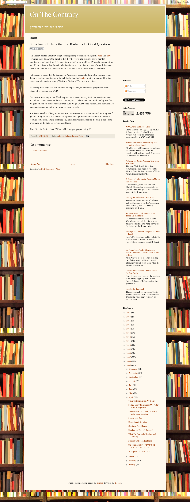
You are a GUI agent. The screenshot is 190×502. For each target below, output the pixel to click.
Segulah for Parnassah (135, 288)
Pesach (75, 136)
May (131, 393)
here (99, 55)
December (133, 368)
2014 (128, 328)
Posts (129, 85)
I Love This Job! (135, 417)
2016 (128, 320)
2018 (128, 312)
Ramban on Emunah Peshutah (140, 430)
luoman (100, 482)
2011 (128, 340)
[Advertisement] (72, 157)
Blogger (118, 482)
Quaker (82, 77)
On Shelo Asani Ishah (137, 426)
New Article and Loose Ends (138, 126)
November (133, 372)
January (132, 464)
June (131, 389)
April (131, 397)
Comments (131, 90)
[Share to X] (36, 48)
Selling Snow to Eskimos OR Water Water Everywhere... (143, 406)
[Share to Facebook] (39, 48)
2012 (128, 336)
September (133, 376)
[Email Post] (87, 136)
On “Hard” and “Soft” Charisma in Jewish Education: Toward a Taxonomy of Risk (142, 252)
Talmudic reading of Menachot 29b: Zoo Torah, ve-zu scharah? (143, 214)
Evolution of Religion (137, 422)
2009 (128, 349)
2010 (128, 345)
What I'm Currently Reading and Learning (142, 435)
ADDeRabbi (43, 136)
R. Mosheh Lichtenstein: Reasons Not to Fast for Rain (143, 180)
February (133, 460)
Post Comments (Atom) (51, 168)
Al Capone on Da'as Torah (139, 451)
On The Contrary (54, 14)
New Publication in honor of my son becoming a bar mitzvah (141, 143)
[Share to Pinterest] (42, 48)
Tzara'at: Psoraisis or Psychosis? (141, 400)
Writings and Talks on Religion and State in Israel (143, 232)
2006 (128, 361)
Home (72, 164)
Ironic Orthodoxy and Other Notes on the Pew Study (141, 272)
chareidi (61, 136)
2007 (128, 357)
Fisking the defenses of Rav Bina (139, 197)
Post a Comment (40, 150)
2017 (128, 316)
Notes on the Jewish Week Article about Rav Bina (142, 162)
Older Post (109, 164)
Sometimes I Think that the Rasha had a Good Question (142, 412)
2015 (128, 324)
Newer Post (35, 164)
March (132, 456)
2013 (128, 332)
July (131, 385)
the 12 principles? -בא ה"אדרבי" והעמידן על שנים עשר (141, 446)
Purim (81, 136)
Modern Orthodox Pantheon (140, 440)
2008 (128, 353)
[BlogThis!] (33, 48)
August (132, 381)
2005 (128, 365)
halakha (68, 136)
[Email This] (31, 48)
